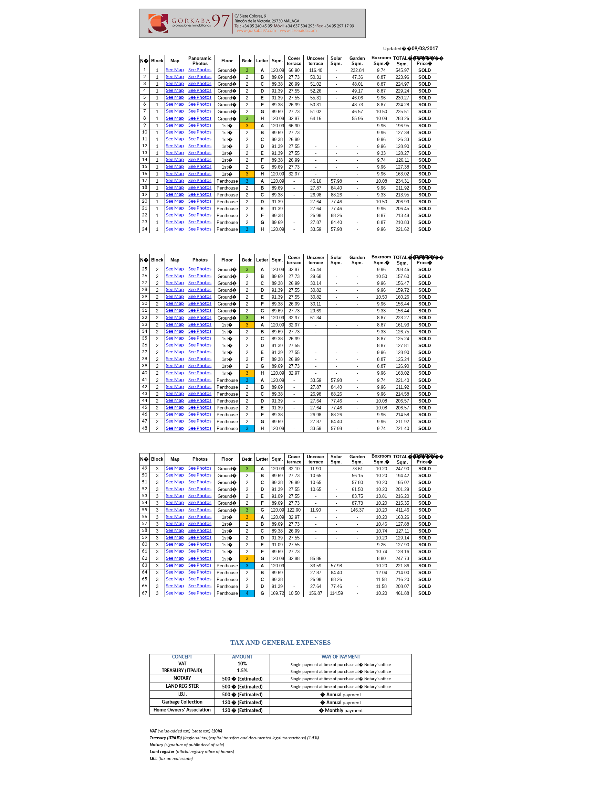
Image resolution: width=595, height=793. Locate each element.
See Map (175, 70)
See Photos (199, 70)
